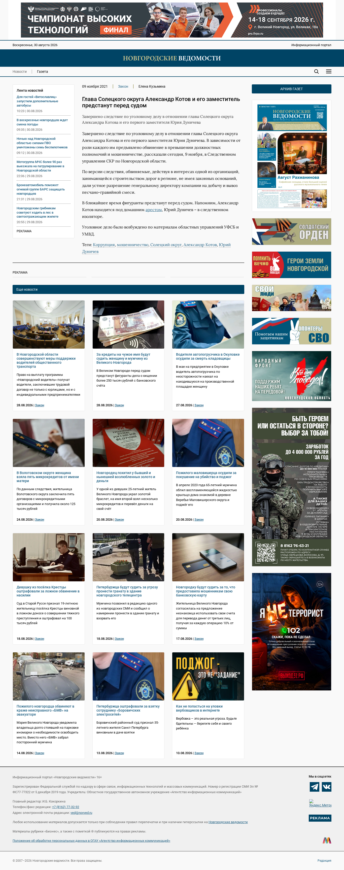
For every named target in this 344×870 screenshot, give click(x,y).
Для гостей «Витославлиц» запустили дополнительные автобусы (37, 101)
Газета (42, 72)
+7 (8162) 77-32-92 (65, 807)
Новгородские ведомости (228, 822)
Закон (123, 86)
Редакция (324, 860)
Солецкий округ (166, 244)
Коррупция (104, 244)
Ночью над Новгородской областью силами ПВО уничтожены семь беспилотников (42, 143)
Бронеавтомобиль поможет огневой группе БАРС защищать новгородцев (41, 189)
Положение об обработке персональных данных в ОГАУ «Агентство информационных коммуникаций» (91, 841)
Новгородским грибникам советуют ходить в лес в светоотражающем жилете (37, 212)
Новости (20, 72)
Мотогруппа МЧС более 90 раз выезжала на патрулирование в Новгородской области (40, 166)
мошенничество (132, 244)
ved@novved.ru (81, 813)
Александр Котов (200, 244)
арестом (154, 209)
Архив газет (291, 89)
